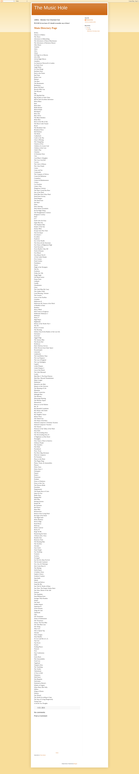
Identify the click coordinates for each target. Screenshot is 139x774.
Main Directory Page (45, 28)
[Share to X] (41, 707)
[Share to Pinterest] (44, 707)
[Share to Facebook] (42, 707)
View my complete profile (90, 22)
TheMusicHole (89, 20)
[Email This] (38, 707)
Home (57, 752)
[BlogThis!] (39, 707)
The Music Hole (50, 7)
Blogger (75, 763)
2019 (87, 27)
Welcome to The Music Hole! (93, 31)
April (88, 29)
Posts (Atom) (43, 755)
